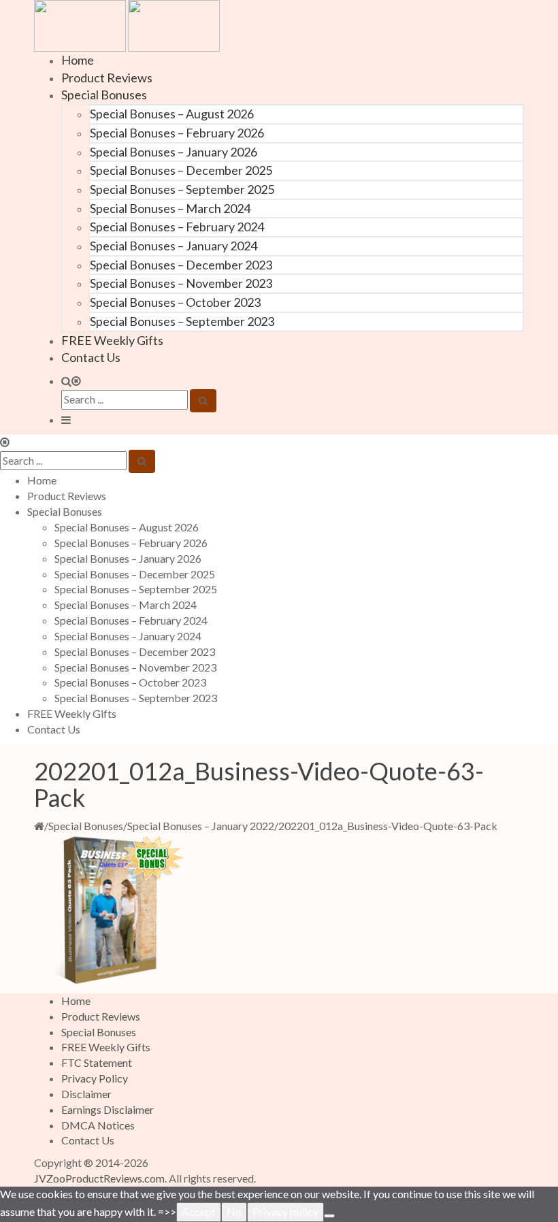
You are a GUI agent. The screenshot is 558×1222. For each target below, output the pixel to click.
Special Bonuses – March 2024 (170, 208)
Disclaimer (86, 1093)
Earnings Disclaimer (107, 1109)
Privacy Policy (94, 1078)
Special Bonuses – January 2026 (173, 151)
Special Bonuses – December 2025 (181, 170)
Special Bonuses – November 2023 (181, 283)
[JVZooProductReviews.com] (127, 24)
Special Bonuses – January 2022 (200, 825)
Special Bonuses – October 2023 (175, 302)
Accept (199, 1211)
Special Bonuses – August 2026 (172, 113)
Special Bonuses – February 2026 (177, 132)
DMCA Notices (98, 1125)
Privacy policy (285, 1211)
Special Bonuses (104, 94)
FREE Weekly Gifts (112, 340)
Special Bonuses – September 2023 (182, 321)
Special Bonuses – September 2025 (182, 189)
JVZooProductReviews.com (99, 1178)
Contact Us (90, 357)
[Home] (39, 825)
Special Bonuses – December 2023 (181, 264)
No (234, 1211)
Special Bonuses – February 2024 (177, 226)
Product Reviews (106, 77)
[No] (329, 1216)
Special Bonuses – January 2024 (173, 245)
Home (77, 59)
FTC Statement (96, 1062)
